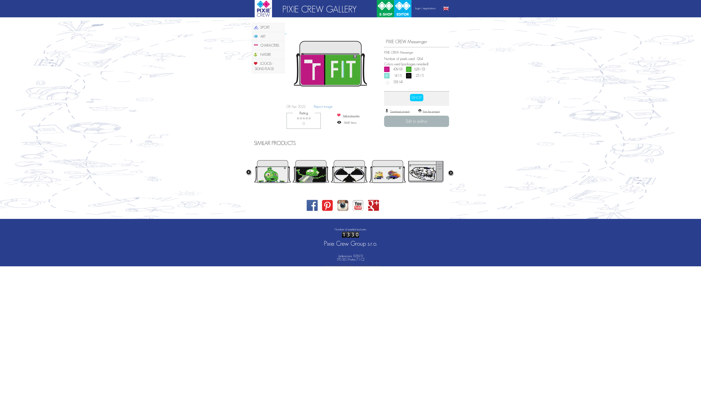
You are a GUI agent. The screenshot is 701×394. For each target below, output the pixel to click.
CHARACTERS (269, 45)
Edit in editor (417, 121)
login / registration (425, 8)
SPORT (265, 27)
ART (263, 36)
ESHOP (417, 98)
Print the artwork (431, 111)
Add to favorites (351, 115)
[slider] (303, 118)
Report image (323, 107)
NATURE (265, 55)
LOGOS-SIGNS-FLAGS (264, 66)
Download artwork (400, 111)
